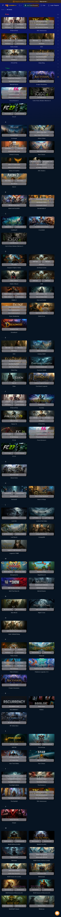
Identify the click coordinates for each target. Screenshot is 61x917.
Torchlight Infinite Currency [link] (14, 779)
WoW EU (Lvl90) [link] (41, 844)
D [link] (5, 251)
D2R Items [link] (47, 261)
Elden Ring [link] (42, 63)
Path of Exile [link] (14, 46)
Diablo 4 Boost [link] (14, 280)
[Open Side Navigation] (3, 5)
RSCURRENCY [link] (14, 709)
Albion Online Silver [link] (41, 132)
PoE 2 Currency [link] (8, 662)
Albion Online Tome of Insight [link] (41, 135)
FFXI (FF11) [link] (14, 63)
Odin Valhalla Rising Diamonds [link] (14, 631)
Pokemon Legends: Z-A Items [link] (41, 668)
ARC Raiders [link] (41, 170)
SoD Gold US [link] (8, 889)
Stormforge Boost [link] (47, 744)
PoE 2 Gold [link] (8, 665)
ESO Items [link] (47, 40)
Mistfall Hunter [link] (14, 84)
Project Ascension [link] (41, 84)
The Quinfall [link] (14, 801)
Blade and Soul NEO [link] (14, 208)
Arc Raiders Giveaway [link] (41, 167)
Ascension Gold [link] (41, 81)
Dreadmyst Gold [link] (14, 329)
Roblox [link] (42, 709)
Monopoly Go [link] (14, 575)
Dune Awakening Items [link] (14, 310)
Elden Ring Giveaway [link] (42, 59)
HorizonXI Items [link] (20, 493)
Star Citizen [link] (41, 763)
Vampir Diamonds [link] (14, 819)
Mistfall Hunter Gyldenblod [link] (14, 78)
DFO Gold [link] (14, 264)
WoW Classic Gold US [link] (41, 854)
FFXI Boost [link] (14, 59)
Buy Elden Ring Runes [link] (41, 56)
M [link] (5, 559)
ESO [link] (41, 46)
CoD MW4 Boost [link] (41, 97)
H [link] (5, 483)
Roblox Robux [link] (41, 706)
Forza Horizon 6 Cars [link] (14, 94)
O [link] (5, 618)
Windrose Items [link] (41, 906)
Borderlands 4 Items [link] (42, 202)
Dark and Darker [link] (41, 300)
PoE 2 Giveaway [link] (14, 668)
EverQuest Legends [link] (41, 386)
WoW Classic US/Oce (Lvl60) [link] (41, 860)
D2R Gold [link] (35, 261)
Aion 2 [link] (14, 187)
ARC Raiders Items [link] (35, 161)
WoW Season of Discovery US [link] (14, 893)
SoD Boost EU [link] (47, 889)
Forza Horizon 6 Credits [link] (14, 91)
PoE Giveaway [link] (20, 43)
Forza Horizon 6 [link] (14, 100)
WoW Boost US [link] (20, 841)
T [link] (5, 769)
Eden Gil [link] (14, 383)
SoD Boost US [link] (20, 889)
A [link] (5, 122)
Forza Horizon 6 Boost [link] (14, 97)
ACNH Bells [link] (20, 148)
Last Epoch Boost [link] (20, 534)
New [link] (7, 68)
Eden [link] (14, 386)
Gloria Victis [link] (14, 478)
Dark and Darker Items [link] (41, 297)
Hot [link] (7, 14)
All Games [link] (9, 9)
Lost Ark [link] (14, 521)
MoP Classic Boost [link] (20, 906)
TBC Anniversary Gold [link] (41, 21)
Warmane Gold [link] (14, 857)
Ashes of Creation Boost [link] (14, 167)
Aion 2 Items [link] (20, 180)
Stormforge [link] (41, 747)
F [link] (5, 391)
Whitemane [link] (41, 876)
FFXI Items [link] (20, 56)
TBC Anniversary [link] (42, 30)
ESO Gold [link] (35, 40)
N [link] (5, 596)
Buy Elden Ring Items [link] (42, 53)
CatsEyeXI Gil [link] (8, 226)
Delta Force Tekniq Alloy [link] (41, 313)
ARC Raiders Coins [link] (47, 161)
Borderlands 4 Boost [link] (42, 205)
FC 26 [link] (14, 440)
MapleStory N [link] (42, 575)
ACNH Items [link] (8, 148)
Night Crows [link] (41, 612)
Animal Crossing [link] (14, 154)
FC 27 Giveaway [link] (20, 113)
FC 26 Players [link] (20, 434)
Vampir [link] (14, 823)
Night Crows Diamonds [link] (41, 609)
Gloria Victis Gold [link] (14, 474)
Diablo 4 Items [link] (20, 294)
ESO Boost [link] (41, 43)
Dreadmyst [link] (14, 332)
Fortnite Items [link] (41, 404)
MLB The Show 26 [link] (14, 591)
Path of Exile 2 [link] (14, 672)
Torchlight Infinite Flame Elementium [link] (14, 776)
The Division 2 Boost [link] (42, 782)
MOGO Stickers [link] (8, 571)
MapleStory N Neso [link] (41, 571)
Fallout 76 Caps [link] (14, 420)
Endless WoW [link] (41, 354)
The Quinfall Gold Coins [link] (14, 798)
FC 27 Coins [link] (8, 113)
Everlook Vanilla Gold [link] (42, 367)
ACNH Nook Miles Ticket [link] (14, 151)
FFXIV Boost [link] (20, 24)
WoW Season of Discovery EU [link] (41, 893)
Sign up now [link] (43, 1)
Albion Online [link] (41, 138)
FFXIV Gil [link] (8, 24)
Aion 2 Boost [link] (14, 183)
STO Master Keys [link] (14, 760)
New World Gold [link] (8, 609)
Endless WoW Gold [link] (41, 350)
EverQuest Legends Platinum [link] (42, 383)
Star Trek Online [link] (14, 763)
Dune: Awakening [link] (14, 316)
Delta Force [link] (41, 316)
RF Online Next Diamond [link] (14, 722)
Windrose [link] (41, 909)
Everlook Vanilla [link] (41, 370)
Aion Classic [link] (41, 154)
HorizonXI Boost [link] (14, 496)
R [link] (5, 693)
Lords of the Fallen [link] (41, 521)
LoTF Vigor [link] (48, 517)
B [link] (5, 192)
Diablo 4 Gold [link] (7, 294)
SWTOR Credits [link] (14, 744)
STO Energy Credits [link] (14, 757)
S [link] (5, 731)
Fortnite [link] (41, 408)
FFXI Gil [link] (8, 56)
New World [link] (14, 612)
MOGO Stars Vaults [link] (20, 571)
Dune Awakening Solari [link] (14, 307)
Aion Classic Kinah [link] (41, 151)
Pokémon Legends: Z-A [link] (41, 672)
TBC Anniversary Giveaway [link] (41, 27)
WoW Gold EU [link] (35, 841)
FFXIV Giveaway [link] (20, 27)
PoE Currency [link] (8, 40)
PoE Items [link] (20, 40)
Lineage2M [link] (41, 537)
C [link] (5, 214)
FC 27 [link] (14, 117)
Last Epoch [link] (14, 537)
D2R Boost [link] (41, 264)
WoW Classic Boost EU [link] (14, 873)
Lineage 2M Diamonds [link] (41, 534)
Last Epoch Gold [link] (8, 534)
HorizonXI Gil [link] (8, 493)
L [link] (5, 505)
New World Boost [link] (20, 609)
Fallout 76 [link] (14, 424)
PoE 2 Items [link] (20, 662)
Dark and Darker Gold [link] (41, 294)
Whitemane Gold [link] (41, 873)
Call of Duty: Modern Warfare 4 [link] (42, 100)
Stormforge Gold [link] (35, 744)
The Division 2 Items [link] (41, 779)
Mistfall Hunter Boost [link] (14, 81)
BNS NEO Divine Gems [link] (14, 205)
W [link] (6, 828)
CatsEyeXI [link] (14, 230)
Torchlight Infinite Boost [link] (14, 782)
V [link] (5, 806)
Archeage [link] (14, 138)
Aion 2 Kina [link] (7, 180)
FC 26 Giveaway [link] (14, 437)
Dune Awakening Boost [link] (14, 313)
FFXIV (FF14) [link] (14, 30)
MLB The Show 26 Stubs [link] (14, 588)
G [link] (5, 462)
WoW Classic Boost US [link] (41, 857)
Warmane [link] (14, 860)
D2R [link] (41, 284)
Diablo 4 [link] (14, 300)
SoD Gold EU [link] (35, 889)
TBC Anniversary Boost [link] (41, 24)
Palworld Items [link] (47, 652)
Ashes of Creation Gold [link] (14, 164)
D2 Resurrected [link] (41, 267)
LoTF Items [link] (35, 517)
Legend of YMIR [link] (14, 553)
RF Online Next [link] (14, 726)
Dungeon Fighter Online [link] (14, 267)
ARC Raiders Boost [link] (41, 164)
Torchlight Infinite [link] (14, 785)
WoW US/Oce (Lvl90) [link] (14, 844)
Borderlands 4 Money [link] (41, 199)
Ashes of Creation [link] (14, 170)
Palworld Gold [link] (35, 652)
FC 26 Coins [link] (8, 434)
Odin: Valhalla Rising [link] (14, 634)
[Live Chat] (57, 913)
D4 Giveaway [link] (20, 297)
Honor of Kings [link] (41, 499)
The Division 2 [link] (42, 785)
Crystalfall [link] (42, 230)
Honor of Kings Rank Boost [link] (41, 496)
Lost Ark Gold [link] (14, 517)
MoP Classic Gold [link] (7, 906)
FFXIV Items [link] (8, 27)
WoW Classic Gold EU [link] (14, 870)
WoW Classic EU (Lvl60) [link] (14, 876)
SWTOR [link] (14, 747)
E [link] (5, 338)
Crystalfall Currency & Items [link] (41, 226)
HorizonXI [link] (14, 499)
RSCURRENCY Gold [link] (14, 706)
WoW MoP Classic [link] (14, 909)
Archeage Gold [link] (14, 135)
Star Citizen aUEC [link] (41, 760)
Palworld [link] (41, 655)
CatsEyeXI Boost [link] (20, 226)
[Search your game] (20, 5)
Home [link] (2, 9)
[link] (6, 5)
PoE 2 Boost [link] (20, 665)
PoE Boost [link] (7, 43)
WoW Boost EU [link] (47, 841)
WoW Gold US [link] (7, 841)
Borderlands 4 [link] (41, 208)
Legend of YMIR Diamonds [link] (14, 550)
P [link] (5, 639)
